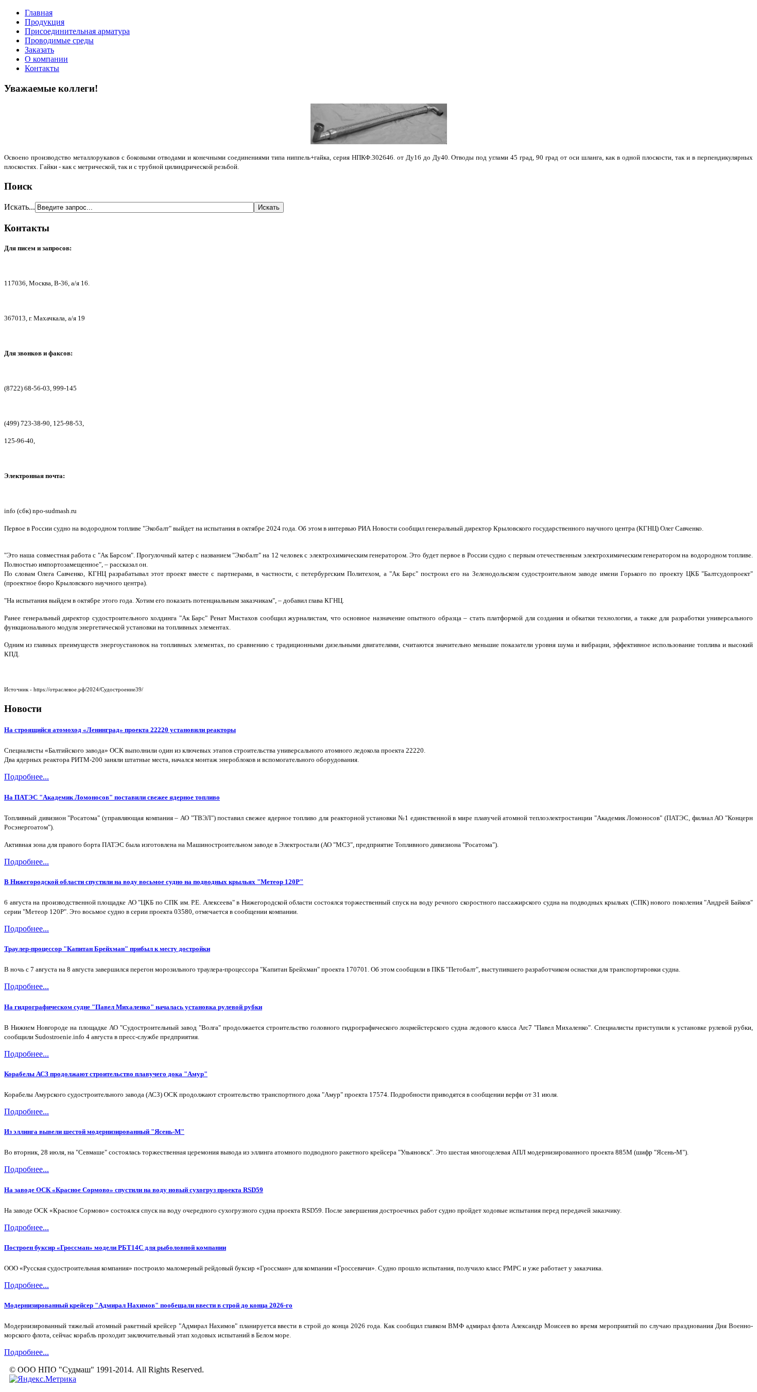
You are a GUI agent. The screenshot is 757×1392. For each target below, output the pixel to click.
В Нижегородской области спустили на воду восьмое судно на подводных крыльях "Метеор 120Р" (153, 882)
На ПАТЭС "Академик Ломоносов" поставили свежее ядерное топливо (112, 797)
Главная (39, 12)
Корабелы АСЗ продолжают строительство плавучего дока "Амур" (106, 1074)
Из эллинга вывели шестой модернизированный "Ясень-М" (94, 1131)
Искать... (19, 206)
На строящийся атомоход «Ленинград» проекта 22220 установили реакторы (120, 730)
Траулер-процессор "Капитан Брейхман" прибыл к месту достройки (107, 949)
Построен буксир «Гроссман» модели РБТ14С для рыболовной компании (115, 1247)
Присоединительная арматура (77, 31)
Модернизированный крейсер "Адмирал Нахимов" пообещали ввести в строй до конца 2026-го (148, 1305)
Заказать (39, 49)
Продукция (44, 22)
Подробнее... (26, 776)
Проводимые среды (59, 40)
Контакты (42, 68)
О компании (46, 59)
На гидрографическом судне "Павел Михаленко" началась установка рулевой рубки (133, 1007)
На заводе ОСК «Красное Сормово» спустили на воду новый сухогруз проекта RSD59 (133, 1190)
